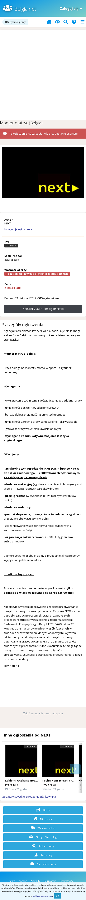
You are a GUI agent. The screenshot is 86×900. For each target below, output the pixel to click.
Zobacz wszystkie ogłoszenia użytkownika (29, 796)
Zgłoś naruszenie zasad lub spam (43, 713)
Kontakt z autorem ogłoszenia (43, 309)
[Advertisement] (43, 75)
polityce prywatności (42, 896)
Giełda (46, 810)
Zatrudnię (46, 855)
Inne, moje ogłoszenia (18, 229)
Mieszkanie (46, 819)
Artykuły (35, 881)
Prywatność (66, 881)
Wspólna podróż (46, 828)
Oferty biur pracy (46, 864)
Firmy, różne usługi (46, 837)
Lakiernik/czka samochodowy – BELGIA (32, 780)
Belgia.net (25, 8)
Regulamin (50, 881)
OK (57, 896)
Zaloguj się (70, 8)
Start (12, 881)
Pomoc (23, 881)
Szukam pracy (46, 846)
